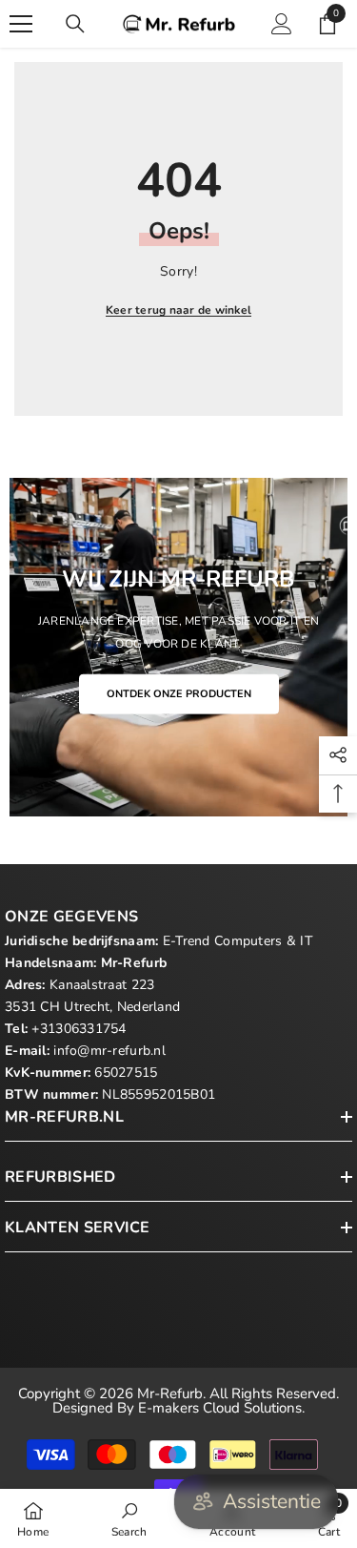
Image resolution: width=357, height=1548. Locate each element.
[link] (129, 1518)
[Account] (281, 23)
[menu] (21, 23)
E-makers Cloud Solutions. (221, 1407)
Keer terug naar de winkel (178, 310)
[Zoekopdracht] (75, 23)
